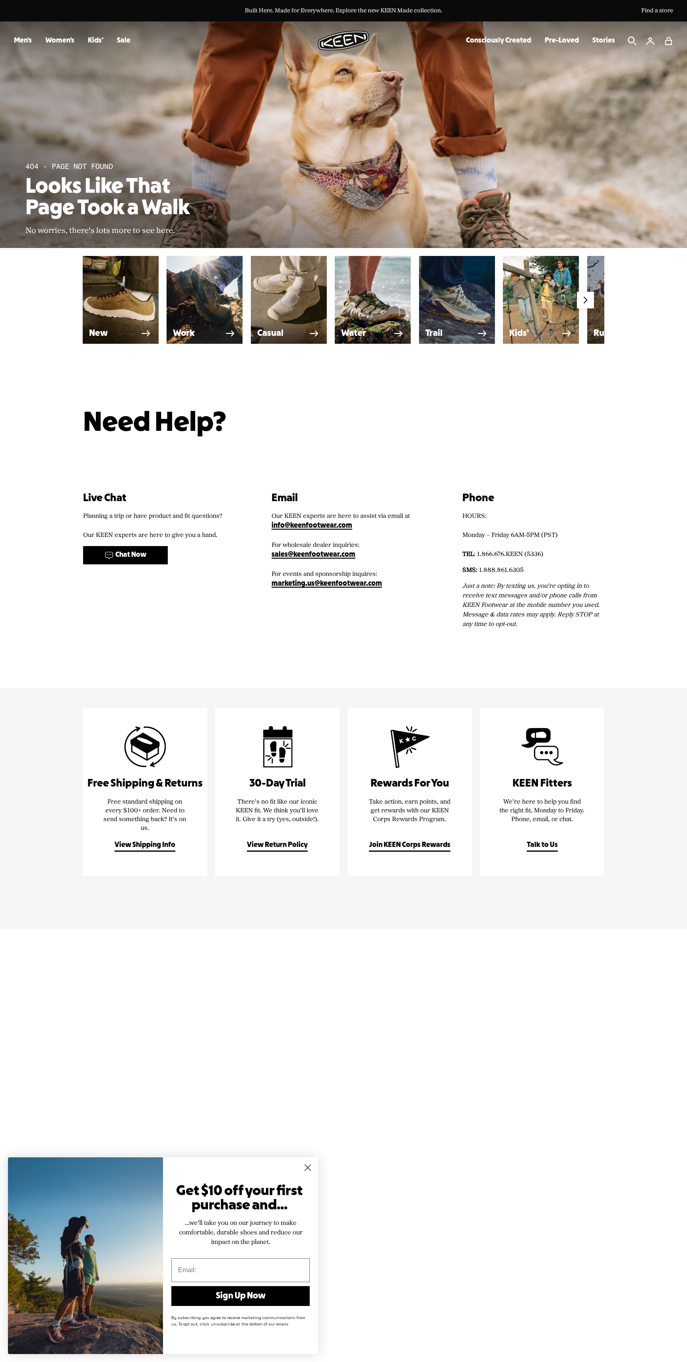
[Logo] (343, 40)
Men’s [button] (23, 40)
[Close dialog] (308, 1168)
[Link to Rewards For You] (409, 792)
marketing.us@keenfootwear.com (327, 583)
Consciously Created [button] (498, 40)
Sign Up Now (241, 1296)
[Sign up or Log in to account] (650, 41)
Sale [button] (123, 40)
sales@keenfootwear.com (313, 554)
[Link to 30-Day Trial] (277, 792)
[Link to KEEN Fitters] (542, 792)
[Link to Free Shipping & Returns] (145, 792)
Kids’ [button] (95, 40)
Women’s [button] (59, 40)
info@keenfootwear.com (312, 525)
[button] (668, 41)
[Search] (632, 41)
